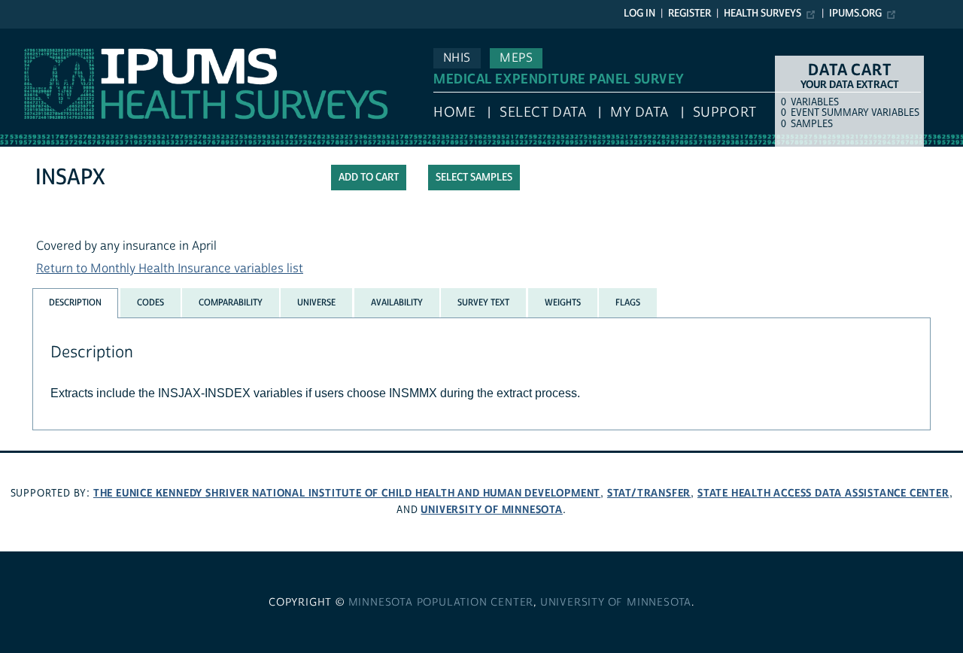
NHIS (457, 57)
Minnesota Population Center (441, 602)
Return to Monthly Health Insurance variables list (169, 268)
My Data (639, 112)
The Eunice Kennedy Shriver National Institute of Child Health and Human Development (346, 493)
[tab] (75, 302)
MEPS (516, 57)
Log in (639, 13)
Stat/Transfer (649, 493)
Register (689, 13)
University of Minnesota (491, 510)
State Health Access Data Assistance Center (823, 493)
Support (725, 112)
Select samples (474, 177)
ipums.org (855, 13)
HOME (454, 112)
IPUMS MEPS (35, 36)
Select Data (543, 112)
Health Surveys (762, 13)
